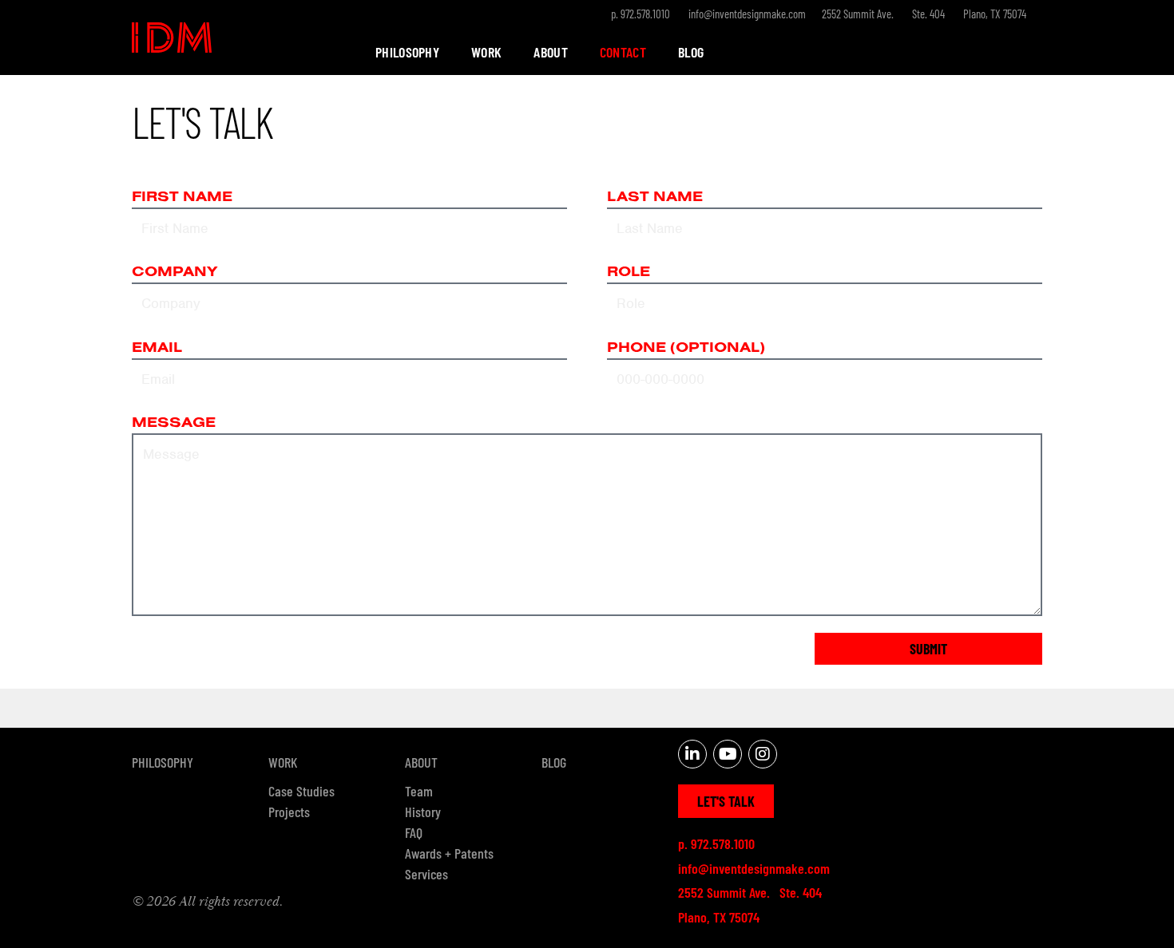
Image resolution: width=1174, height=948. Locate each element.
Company (174, 272)
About (550, 52)
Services (426, 874)
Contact (623, 52)
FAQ (413, 832)
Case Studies (301, 791)
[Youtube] (727, 754)
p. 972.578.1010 (640, 13)
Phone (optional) (686, 348)
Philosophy (407, 52)
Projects (289, 811)
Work (486, 52)
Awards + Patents (449, 853)
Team (419, 791)
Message (174, 423)
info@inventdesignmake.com (747, 13)
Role (628, 272)
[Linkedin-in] (692, 754)
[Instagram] (762, 754)
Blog (691, 52)
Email (157, 348)
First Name (182, 197)
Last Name (655, 197)
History (423, 811)
